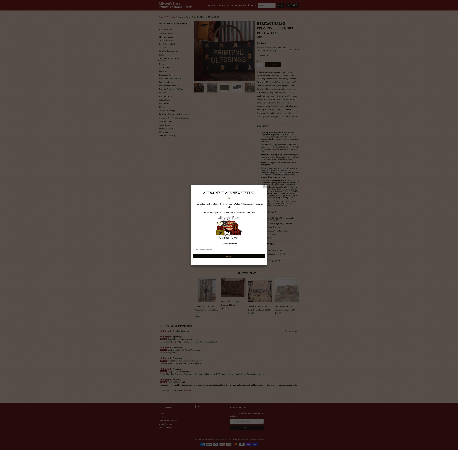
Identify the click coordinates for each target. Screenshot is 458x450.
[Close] (265, 186)
